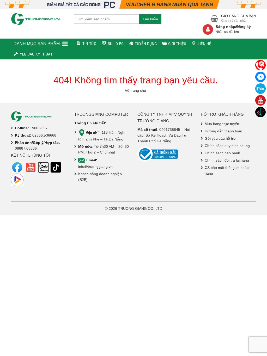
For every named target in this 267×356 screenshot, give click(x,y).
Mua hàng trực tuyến (222, 124)
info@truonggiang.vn (95, 166)
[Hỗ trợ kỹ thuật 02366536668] (260, 65)
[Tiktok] (260, 112)
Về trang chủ (135, 90)
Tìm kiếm (150, 19)
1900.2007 (39, 128)
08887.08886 (26, 148)
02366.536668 (44, 135)
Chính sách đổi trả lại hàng (227, 160)
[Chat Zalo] (260, 88)
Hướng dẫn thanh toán (223, 131)
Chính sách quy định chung (227, 146)
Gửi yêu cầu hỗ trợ (220, 138)
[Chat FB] (260, 77)
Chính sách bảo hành (222, 153)
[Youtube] (260, 100)
